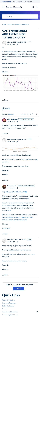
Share (5, 100)
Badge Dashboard (8, 306)
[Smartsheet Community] (14, 7)
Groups (4, 309)
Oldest (10, 114)
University (28, 1)
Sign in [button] (18, 288)
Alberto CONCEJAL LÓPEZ (16, 42)
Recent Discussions (8, 300)
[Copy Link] (17, 44)
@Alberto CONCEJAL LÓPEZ (15, 192)
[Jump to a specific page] (36, 114)
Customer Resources (9, 303)
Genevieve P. (11, 186)
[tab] (6, 108)
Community (6, 1)
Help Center (17, 1)
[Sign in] (37, 7)
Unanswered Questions (20, 312)
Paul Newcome (12, 119)
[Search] (33, 7)
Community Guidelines (9, 315)
